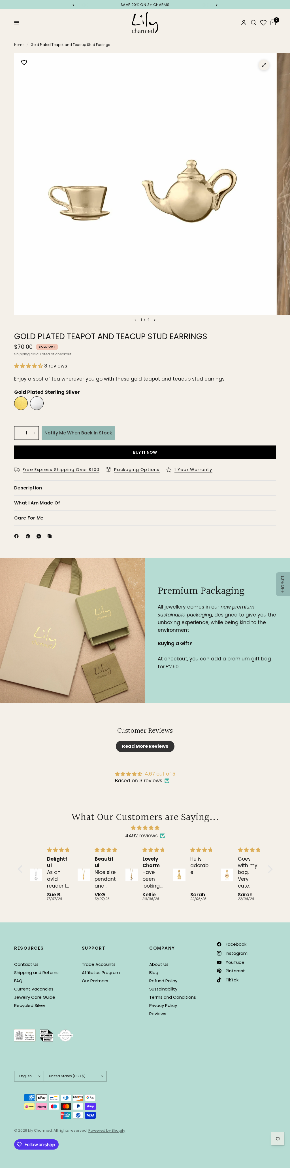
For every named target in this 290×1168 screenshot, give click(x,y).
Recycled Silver (29, 1005)
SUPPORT (94, 948)
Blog (153, 972)
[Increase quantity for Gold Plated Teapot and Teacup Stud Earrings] (34, 433)
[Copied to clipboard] (50, 536)
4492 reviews (141, 835)
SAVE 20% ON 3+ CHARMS (145, 4)
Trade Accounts (99, 964)
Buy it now (145, 452)
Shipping (22, 354)
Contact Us (26, 964)
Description (28, 488)
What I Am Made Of (37, 503)
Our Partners (95, 981)
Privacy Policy (163, 1005)
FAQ (18, 981)
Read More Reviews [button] (145, 746)
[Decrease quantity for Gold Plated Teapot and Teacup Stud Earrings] (18, 433)
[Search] (253, 22)
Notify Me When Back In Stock (78, 433)
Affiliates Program (101, 972)
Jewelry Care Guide (34, 997)
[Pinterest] (29, 536)
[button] (29, 365)
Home (19, 44)
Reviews (157, 1014)
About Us (159, 964)
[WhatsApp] (40, 536)
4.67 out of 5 (160, 773)
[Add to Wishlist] (24, 63)
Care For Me (29, 518)
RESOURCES (29, 948)
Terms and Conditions (172, 997)
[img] (145, 828)
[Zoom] (264, 65)
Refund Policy (163, 981)
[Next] (154, 320)
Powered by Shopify (106, 1130)
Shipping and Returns (36, 972)
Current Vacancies (34, 989)
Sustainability (163, 989)
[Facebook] (17, 536)
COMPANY (162, 948)
